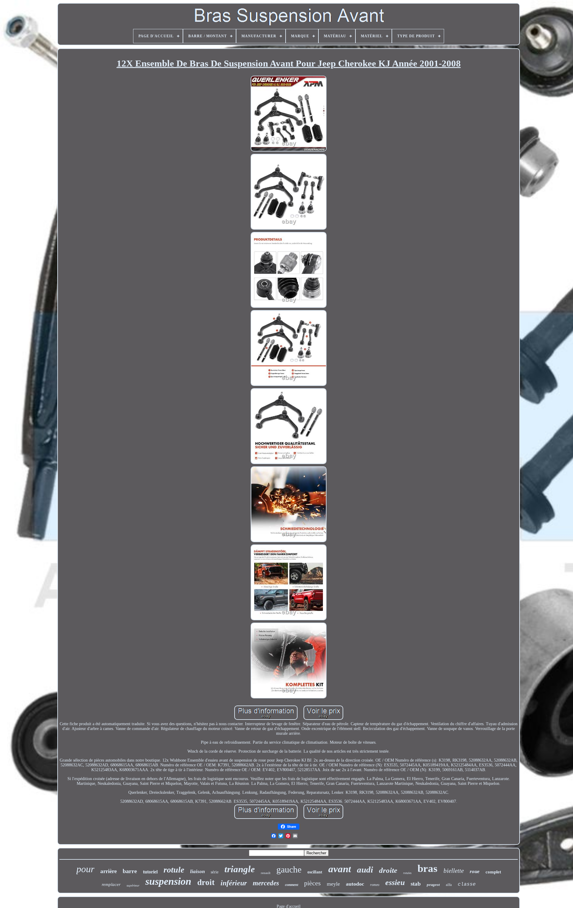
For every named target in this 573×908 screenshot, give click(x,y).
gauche (288, 869)
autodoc (355, 884)
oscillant (314, 872)
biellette (453, 870)
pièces (312, 883)
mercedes (266, 883)
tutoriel (150, 871)
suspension (168, 881)
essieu (395, 882)
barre (130, 871)
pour (85, 869)
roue (475, 871)
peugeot (433, 884)
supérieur (133, 885)
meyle (333, 884)
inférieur (234, 883)
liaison (197, 871)
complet (493, 872)
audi (365, 869)
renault (265, 873)
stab (416, 884)
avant (339, 869)
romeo (374, 885)
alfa (449, 884)
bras (428, 868)
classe (467, 884)
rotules (407, 873)
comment (291, 885)
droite (388, 870)
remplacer (111, 884)
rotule (174, 869)
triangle (239, 869)
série (214, 872)
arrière (108, 871)
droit (206, 882)
